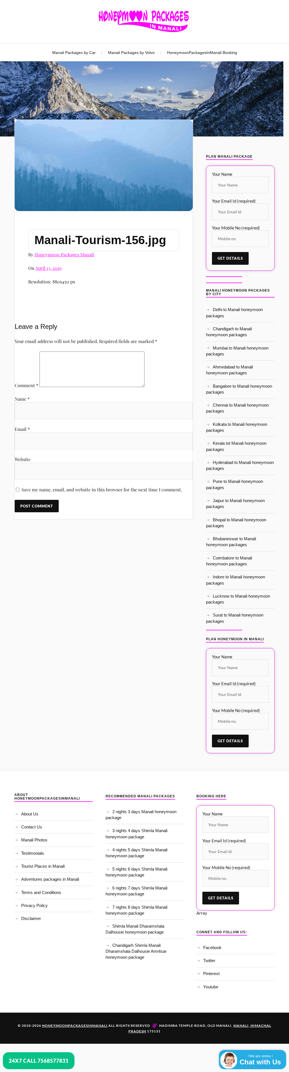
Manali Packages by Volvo (131, 52)
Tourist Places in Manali (43, 866)
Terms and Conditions (41, 892)
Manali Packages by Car (74, 52)
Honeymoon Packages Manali (64, 254)
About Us (29, 813)
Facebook (212, 947)
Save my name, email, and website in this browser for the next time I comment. (101, 489)
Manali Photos (34, 839)
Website (22, 459)
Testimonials (32, 853)
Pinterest (211, 973)
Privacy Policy (34, 905)
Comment (26, 385)
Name (22, 399)
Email (22, 429)
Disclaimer (31, 918)
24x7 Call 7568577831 (39, 1061)
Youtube (210, 986)
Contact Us (31, 826)
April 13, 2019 (48, 268)
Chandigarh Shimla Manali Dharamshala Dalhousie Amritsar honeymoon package (136, 951)
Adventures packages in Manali (50, 879)
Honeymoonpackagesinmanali (75, 1025)
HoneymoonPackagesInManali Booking (202, 52)
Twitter (209, 960)
